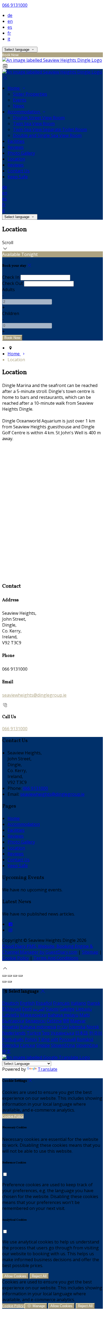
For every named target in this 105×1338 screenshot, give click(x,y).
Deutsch (10, 1003)
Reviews (16, 147)
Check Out (12, 283)
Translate (47, 1069)
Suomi (52, 1009)
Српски (27, 1045)
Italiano (78, 1003)
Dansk (93, 1003)
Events (19, 100)
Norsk (92, 1027)
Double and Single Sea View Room (47, 135)
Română (85, 1039)
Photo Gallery (21, 153)
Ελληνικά (11, 1009)
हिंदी (66, 1021)
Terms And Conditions (55, 958)
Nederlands (14, 1033)
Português (13, 1039)
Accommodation (24, 112)
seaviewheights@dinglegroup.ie (34, 695)
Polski (31, 1039)
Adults (8, 289)
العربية (39, 1009)
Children (10, 313)
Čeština (54, 1021)
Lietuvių (84, 1009)
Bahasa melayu (63, 1015)
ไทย (46, 1033)
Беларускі (35, 1021)
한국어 (95, 1033)
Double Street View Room (39, 118)
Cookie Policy (15, 958)
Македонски (33, 1015)
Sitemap (90, 952)
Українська (62, 1033)
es (10, 27)
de (10, 15)
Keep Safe (18, 177)
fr (9, 33)
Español (44, 1003)
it (9, 39)
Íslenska (77, 1027)
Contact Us (19, 171)
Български (13, 1021)
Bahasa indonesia (38, 1027)
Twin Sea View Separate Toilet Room (50, 129)
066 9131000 (14, 5)
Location (16, 159)
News (18, 106)
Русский (67, 1039)
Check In (10, 277)
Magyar (78, 1021)
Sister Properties (30, 94)
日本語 (81, 1033)
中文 (6, 1051)
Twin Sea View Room (34, 123)
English (27, 1003)
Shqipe (43, 1045)
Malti (84, 1015)
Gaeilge (67, 1009)
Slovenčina (87, 1045)
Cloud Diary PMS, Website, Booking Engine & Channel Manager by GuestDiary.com (47, 949)
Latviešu (10, 1015)
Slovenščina (63, 1045)
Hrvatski (10, 1027)
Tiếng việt (48, 1039)
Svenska (10, 1045)
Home (14, 88)
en (10, 21)
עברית (62, 1027)
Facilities (16, 141)
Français (61, 1003)
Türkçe (34, 1033)
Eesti (27, 1009)
